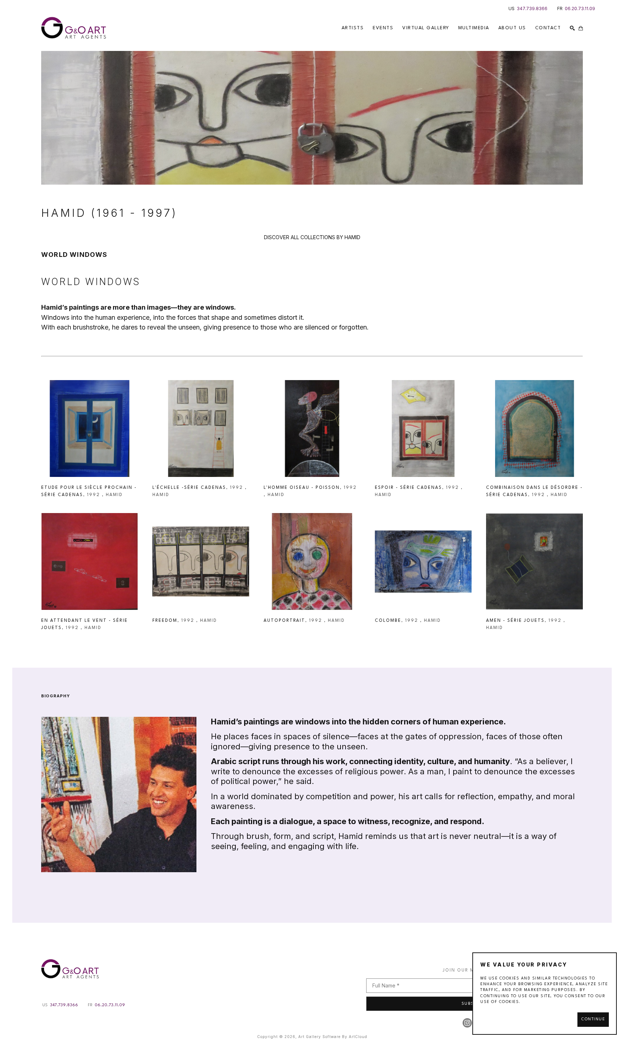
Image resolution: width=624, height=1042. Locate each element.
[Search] (572, 28)
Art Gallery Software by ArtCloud (332, 1036)
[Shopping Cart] (580, 28)
